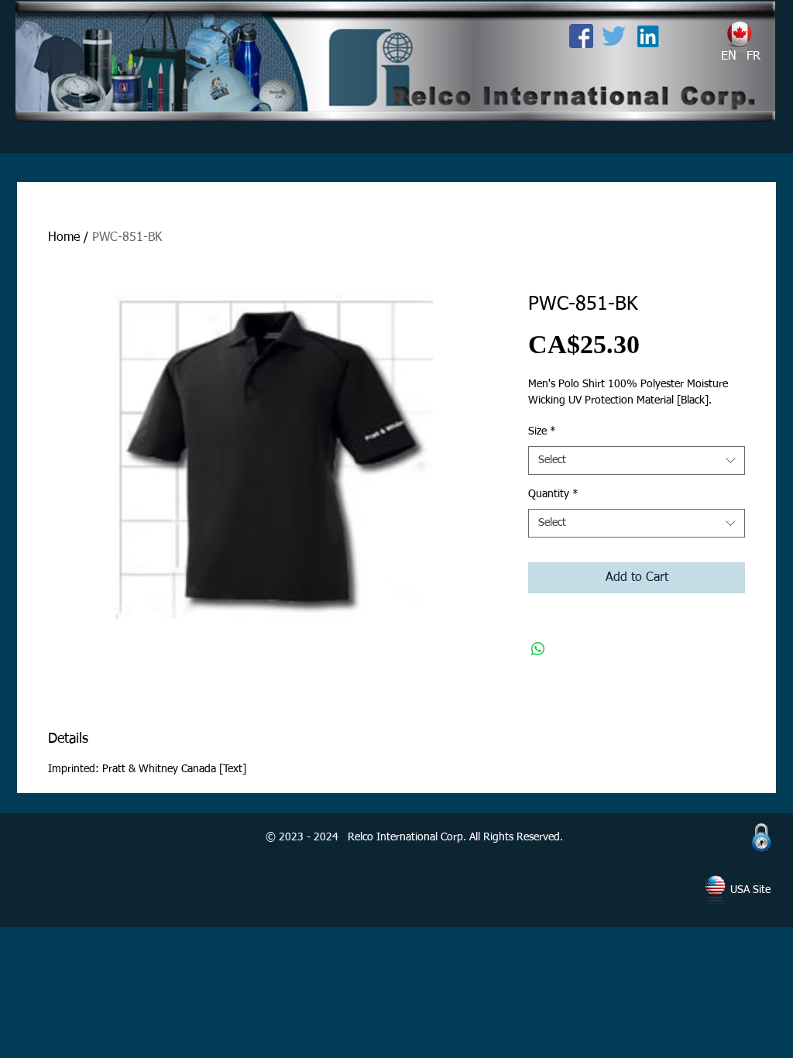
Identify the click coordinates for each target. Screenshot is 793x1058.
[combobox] (636, 461)
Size (542, 431)
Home (64, 238)
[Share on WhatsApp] (538, 649)
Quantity (553, 494)
